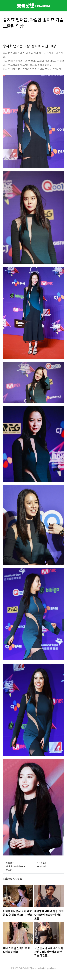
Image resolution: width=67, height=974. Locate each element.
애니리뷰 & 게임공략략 (16, 866)
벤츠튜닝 (10, 869)
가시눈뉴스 (41, 862)
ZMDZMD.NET (25, 968)
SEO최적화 (41, 866)
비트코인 (10, 862)
